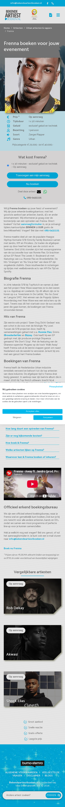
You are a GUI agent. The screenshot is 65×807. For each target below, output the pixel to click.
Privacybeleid (56, 386)
